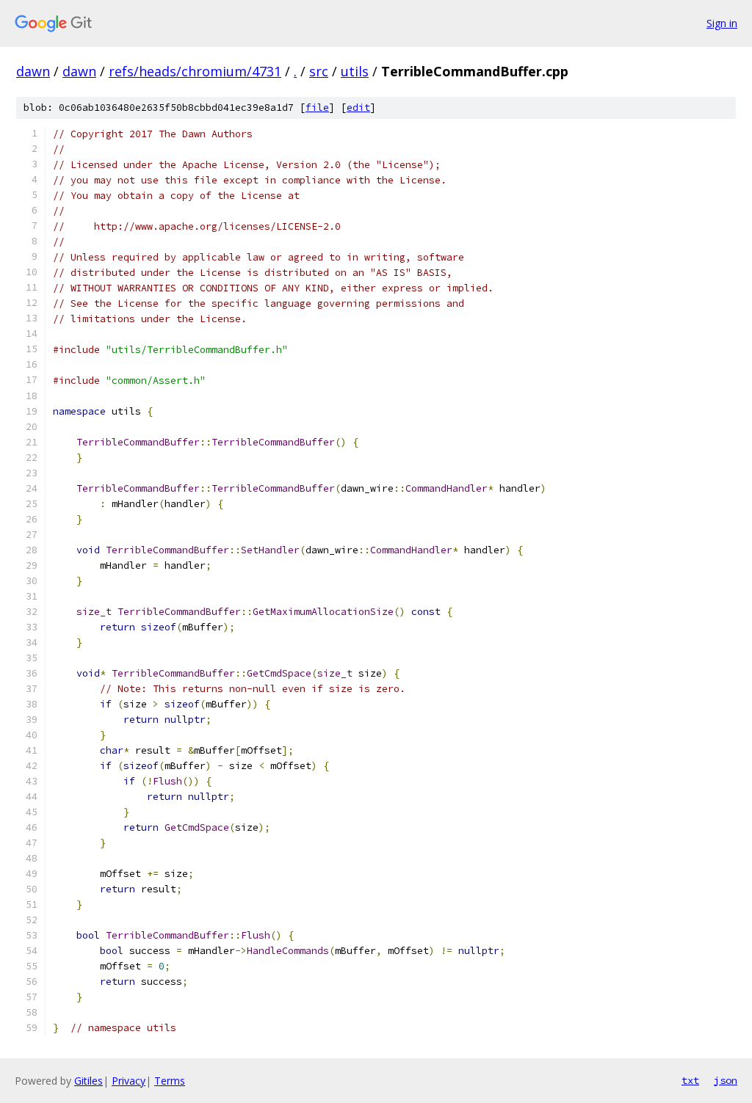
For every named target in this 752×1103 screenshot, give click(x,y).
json (725, 1080)
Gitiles (88, 1081)
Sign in (721, 23)
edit (358, 107)
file (317, 107)
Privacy (128, 1081)
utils (355, 71)
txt (690, 1080)
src (318, 71)
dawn (33, 71)
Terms (169, 1081)
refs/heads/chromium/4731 (195, 71)
